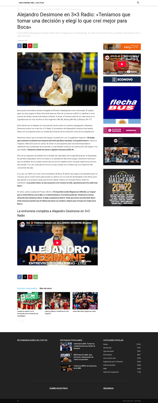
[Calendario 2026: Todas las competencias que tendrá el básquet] (66, 347)
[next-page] (22, 320)
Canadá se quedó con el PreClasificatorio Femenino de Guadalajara (27, 313)
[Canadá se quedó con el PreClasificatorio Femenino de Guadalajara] (29, 300)
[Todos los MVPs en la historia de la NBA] (66, 368)
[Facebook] (19, 45)
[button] (138, 3)
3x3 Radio (26, 9)
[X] (25, 45)
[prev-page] (18, 320)
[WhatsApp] (35, 45)
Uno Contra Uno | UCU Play (31, 3)
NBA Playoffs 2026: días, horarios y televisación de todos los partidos (83, 357)
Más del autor (46, 288)
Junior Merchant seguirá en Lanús (84, 311)
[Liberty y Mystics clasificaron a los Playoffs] (57, 300)
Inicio (19, 9)
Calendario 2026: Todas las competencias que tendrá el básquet (84, 346)
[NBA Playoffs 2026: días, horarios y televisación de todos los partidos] (66, 358)
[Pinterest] (30, 45)
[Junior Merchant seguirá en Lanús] (85, 300)
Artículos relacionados (27, 288)
